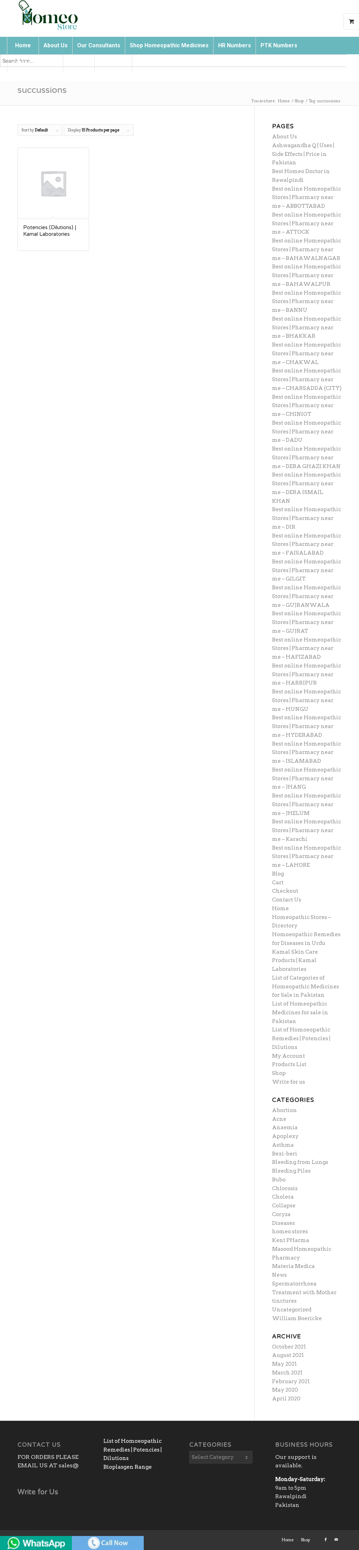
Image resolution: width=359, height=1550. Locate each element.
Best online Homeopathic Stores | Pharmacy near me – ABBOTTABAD (306, 198)
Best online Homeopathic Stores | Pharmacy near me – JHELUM (306, 804)
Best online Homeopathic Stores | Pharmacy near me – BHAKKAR (306, 328)
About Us (284, 136)
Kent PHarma (290, 1240)
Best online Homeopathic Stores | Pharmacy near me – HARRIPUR (306, 674)
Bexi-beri (284, 1154)
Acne (279, 1119)
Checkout (285, 891)
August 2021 (288, 1355)
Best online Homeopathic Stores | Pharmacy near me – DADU (306, 432)
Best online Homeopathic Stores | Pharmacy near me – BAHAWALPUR (306, 275)
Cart (278, 882)
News (279, 1275)
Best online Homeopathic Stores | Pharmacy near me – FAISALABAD (306, 544)
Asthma (283, 1145)
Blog (278, 874)
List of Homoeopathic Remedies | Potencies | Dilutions (301, 1038)
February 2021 (291, 1381)
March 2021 (287, 1373)
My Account (288, 1056)
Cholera (283, 1197)
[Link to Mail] (336, 1539)
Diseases (283, 1223)
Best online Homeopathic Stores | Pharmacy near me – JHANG (306, 778)
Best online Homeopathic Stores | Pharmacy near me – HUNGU (306, 700)
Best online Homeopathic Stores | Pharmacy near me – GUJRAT (306, 622)
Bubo (279, 1180)
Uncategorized (291, 1309)
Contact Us (286, 900)
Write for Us (38, 1492)
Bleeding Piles (291, 1171)
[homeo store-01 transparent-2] (47, 16)
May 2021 (284, 1364)
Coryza (281, 1214)
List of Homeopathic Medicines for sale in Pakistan (300, 1012)
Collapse (284, 1205)
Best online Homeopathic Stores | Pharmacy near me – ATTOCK (306, 223)
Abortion (284, 1110)
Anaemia (285, 1127)
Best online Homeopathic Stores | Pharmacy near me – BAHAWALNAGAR (306, 249)
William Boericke (297, 1318)
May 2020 (285, 1390)
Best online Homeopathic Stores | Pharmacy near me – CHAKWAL (306, 353)
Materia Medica (293, 1266)
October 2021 (289, 1347)
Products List (289, 1064)
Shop (279, 1073)
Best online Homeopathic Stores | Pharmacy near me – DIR (306, 518)
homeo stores (290, 1231)
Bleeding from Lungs (300, 1162)
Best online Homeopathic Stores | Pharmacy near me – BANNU (306, 302)
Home (280, 908)
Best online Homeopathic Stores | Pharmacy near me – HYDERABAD (306, 726)
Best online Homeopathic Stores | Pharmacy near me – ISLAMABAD (306, 752)
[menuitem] (23, 45)
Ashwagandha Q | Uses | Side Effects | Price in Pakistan (303, 154)
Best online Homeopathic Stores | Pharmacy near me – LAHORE (306, 857)
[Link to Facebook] (325, 1539)
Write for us (288, 1082)
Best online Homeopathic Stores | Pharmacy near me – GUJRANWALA (306, 596)
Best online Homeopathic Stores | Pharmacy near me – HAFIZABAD (306, 648)
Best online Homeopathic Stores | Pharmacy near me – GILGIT (306, 570)
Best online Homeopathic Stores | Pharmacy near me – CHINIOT (306, 406)
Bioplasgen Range (127, 1467)
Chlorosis (285, 1188)
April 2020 (286, 1398)
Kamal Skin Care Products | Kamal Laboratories (295, 961)
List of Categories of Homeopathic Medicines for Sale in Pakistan (305, 987)
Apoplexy (285, 1136)
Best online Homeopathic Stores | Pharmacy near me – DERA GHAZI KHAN (306, 457)
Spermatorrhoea (294, 1284)
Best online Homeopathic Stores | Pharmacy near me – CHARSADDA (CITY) (306, 379)
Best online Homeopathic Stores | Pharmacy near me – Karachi (306, 830)
